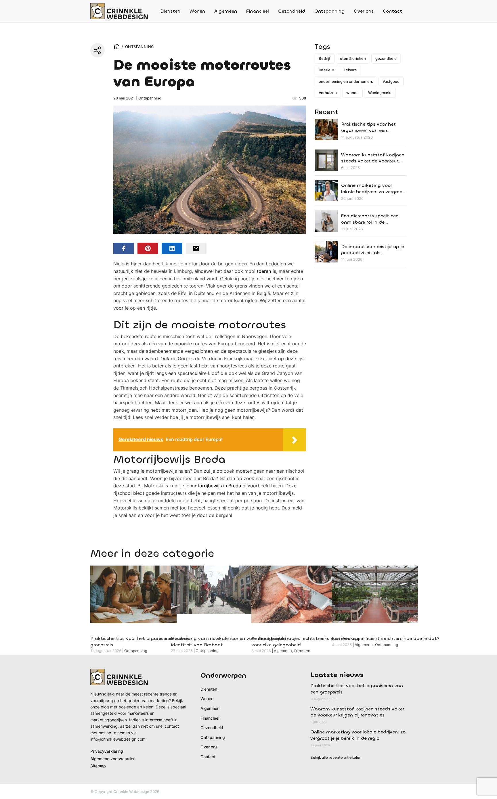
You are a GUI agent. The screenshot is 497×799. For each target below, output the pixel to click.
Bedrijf (324, 58)
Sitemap (98, 765)
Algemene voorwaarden (112, 758)
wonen (352, 92)
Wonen (197, 11)
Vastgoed (391, 81)
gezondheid (386, 58)
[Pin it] (147, 248)
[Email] (196, 248)
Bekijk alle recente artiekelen (336, 757)
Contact (392, 11)
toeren (264, 271)
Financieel (257, 11)
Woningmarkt (380, 92)
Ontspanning (329, 11)
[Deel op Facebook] (123, 248)
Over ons (364, 11)
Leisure (350, 70)
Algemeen (225, 11)
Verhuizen (328, 92)
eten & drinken (353, 58)
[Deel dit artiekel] (97, 50)
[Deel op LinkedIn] (172, 248)
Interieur (326, 70)
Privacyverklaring (106, 751)
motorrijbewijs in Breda (216, 485)
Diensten (170, 11)
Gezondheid (291, 11)
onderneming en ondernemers (346, 81)
